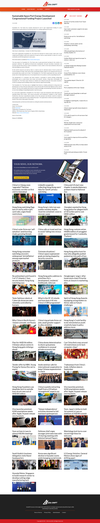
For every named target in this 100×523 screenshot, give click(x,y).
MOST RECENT (31, 9)
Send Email (17, 107)
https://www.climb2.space (33, 59)
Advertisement (56, 512)
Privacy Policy (47, 512)
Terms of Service (38, 512)
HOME (23, 9)
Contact (64, 512)
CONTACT (47, 9)
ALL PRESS (40, 9)
